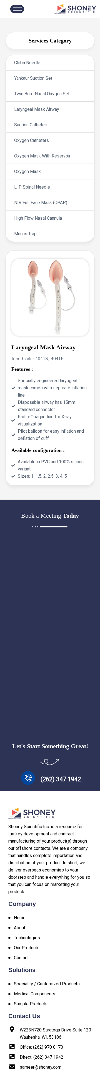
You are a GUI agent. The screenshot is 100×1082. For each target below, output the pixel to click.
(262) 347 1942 (61, 779)
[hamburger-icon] (17, 9)
